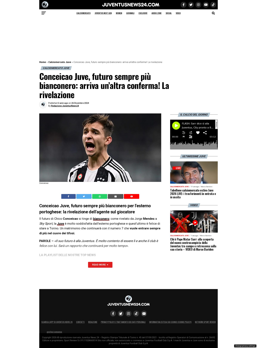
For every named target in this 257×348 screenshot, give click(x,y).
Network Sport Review (205, 322)
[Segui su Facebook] (113, 314)
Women (119, 13)
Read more (99, 264)
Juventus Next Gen (103, 13)
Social (169, 13)
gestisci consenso (54, 331)
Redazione (92, 322)
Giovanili (130, 13)
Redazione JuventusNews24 (65, 106)
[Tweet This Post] (84, 196)
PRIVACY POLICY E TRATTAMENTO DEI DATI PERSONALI (123, 322)
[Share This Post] (100, 196)
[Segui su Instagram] (128, 314)
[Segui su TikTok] (136, 314)
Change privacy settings (245, 346)
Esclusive (143, 13)
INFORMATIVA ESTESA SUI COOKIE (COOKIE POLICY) (170, 322)
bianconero (101, 218)
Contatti (80, 322)
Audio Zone (157, 13)
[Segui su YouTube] (144, 314)
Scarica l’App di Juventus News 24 (57, 322)
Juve (60, 223)
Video (178, 13)
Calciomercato (83, 13)
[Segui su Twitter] (121, 314)
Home (42, 62)
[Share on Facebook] (68, 196)
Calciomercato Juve (59, 62)
